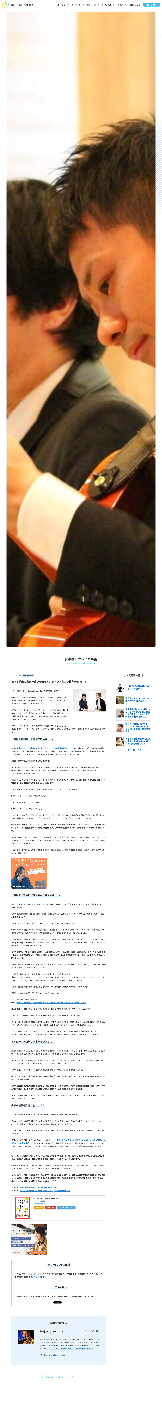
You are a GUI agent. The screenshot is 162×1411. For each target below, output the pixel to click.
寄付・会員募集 (151, 5)
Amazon (39, 1207)
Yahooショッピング (66, 1207)
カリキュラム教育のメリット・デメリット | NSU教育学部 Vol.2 (45, 1190)
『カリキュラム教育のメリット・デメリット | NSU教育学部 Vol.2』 (44, 748)
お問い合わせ (134, 5)
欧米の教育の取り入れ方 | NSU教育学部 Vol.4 (38, 1187)
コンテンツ (91, 5)
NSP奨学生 (106, 5)
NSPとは (61, 5)
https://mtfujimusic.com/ (54, 1355)
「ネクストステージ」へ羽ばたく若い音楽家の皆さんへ (72, 1348)
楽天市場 (50, 1207)
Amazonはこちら (40, 1203)
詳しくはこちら (40, 1277)
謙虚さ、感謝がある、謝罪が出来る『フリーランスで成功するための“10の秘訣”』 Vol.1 (51, 1002)
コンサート (76, 5)
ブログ (120, 5)
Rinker (43, 1201)
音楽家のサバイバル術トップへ (58, 1377)
